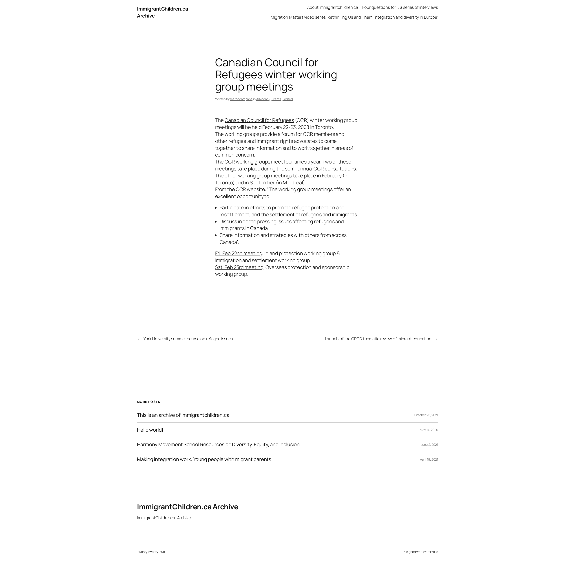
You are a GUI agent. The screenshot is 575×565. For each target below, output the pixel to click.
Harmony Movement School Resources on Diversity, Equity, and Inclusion (218, 444)
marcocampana (241, 99)
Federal (288, 99)
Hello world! (150, 430)
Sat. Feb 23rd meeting (239, 267)
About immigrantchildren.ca (332, 7)
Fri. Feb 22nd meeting (238, 253)
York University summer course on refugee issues (188, 338)
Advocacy (263, 99)
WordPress (430, 552)
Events (276, 99)
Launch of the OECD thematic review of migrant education (378, 338)
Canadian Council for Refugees (259, 120)
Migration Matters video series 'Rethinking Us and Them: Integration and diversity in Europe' (354, 17)
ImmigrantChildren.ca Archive (187, 507)
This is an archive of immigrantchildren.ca (183, 415)
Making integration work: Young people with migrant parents (204, 459)
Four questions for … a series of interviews (400, 7)
